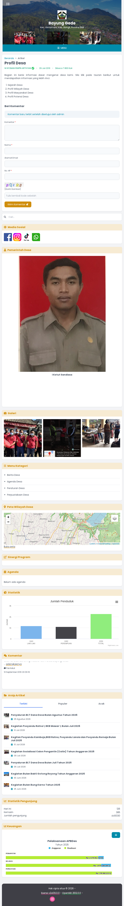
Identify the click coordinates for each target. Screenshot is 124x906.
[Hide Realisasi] (70, 848)
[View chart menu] (117, 602)
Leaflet (92, 543)
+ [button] (8, 517)
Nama (8, 145)
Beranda (9, 58)
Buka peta (9, 546)
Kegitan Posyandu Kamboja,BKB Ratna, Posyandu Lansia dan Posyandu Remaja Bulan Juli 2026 (63, 739)
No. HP (8, 170)
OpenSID (115, 543)
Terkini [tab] (23, 703)
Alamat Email (11, 157)
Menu (63, 48)
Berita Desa (13, 475)
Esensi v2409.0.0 (50, 893)
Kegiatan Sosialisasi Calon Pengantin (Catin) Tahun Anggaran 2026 (52, 751)
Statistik (14, 592)
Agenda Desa (14, 481)
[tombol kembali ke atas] (117, 899)
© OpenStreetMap (103, 543)
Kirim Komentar (17, 204)
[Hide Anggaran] (55, 848)
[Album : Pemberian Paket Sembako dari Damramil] (62, 438)
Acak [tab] (101, 703)
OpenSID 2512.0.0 (71, 893)
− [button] (8, 522)
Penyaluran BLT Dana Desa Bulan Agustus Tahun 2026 (44, 715)
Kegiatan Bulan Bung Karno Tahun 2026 (35, 784)
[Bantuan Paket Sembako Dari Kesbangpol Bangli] (107, 38)
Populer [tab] (62, 703)
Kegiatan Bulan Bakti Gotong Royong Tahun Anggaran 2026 (48, 773)
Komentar (10, 122)
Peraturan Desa (16, 488)
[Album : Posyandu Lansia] (101, 438)
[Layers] (114, 518)
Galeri (12, 413)
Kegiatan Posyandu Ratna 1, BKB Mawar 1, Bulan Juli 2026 (45, 726)
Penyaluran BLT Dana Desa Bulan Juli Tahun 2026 (41, 762)
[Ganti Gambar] (13, 189)
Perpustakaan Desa (18, 494)
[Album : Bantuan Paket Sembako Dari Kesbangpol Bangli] (23, 438)
